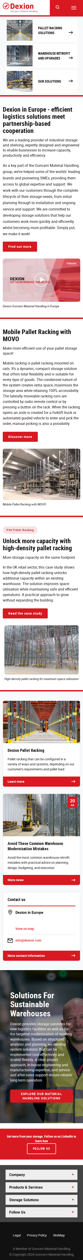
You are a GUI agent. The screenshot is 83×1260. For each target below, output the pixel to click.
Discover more (20, 436)
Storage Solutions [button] (24, 1199)
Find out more (20, 246)
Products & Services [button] (26, 1187)
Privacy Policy (37, 1235)
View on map (24, 928)
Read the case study (25, 613)
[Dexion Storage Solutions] (20, 8)
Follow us (41, 1149)
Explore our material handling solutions (41, 1096)
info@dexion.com (28, 940)
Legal (17, 1235)
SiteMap (59, 1235)
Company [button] (17, 1174)
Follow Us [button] (17, 1212)
